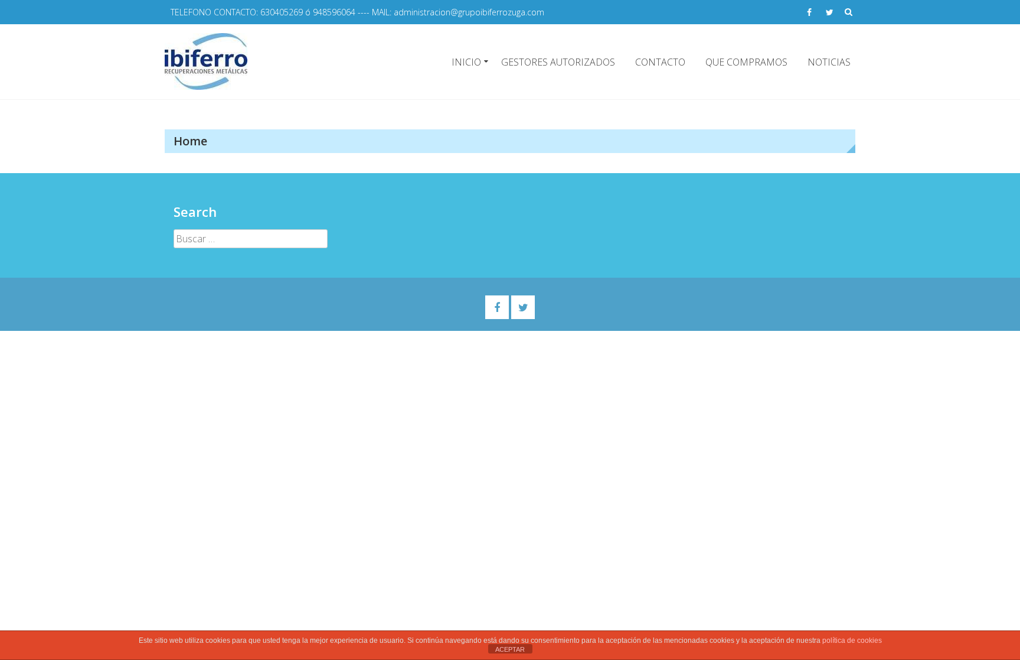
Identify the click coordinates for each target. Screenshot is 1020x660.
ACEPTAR (510, 649)
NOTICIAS (829, 62)
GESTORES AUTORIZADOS (558, 62)
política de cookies (852, 640)
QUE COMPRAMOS (746, 62)
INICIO (466, 62)
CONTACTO (660, 62)
